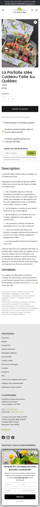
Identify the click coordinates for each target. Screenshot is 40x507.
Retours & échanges (10, 364)
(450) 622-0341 (11, 409)
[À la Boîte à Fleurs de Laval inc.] (19, 10)
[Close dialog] (35, 452)
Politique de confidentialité (12, 383)
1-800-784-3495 (17, 412)
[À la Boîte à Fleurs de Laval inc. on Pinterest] (12, 437)
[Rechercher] (32, 10)
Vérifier (31, 153)
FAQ (3, 376)
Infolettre (5, 372)
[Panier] (36, 10)
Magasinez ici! (30, 4)
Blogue (4, 341)
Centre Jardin (7, 360)
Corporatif (6, 345)
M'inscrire (20, 497)
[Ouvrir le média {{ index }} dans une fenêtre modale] (20, 43)
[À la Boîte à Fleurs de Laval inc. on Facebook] (3, 437)
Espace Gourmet (8, 349)
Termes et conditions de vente (14, 379)
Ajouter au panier (20, 109)
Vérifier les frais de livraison (16, 149)
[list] (20, 43)
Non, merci (20, 501)
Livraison (5, 368)
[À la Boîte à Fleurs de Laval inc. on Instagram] (8, 437)
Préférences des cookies (11, 387)
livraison (32, 283)
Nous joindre (6, 357)
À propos (5, 338)
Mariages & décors (9, 353)
